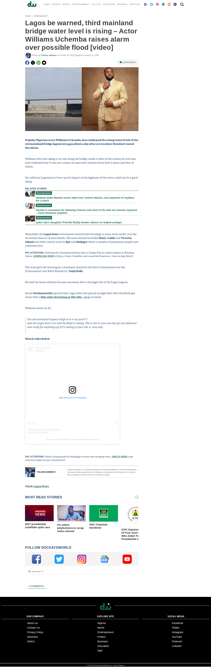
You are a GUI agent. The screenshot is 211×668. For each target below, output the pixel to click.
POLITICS (96, 4)
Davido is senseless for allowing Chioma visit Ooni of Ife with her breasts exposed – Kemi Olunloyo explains (86, 211)
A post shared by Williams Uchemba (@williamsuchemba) (73, 439)
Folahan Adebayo (49, 55)
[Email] (44, 63)
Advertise (32, 636)
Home (28, 16)
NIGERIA (56, 4)
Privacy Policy (35, 632)
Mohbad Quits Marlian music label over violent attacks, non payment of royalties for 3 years (85, 199)
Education (103, 646)
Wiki (99, 650)
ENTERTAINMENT (80, 4)
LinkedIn (177, 646)
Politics (101, 636)
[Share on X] (33, 63)
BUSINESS (122, 4)
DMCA (31, 641)
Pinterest (177, 641)
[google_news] (104, 559)
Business (102, 641)
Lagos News (41, 486)
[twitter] (59, 559)
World (100, 627)
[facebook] (36, 559)
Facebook (177, 623)
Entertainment (40, 16)
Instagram (177, 632)
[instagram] (81, 559)
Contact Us (33, 627)
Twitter (175, 627)
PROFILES (135, 4)
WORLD (66, 4)
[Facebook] (27, 63)
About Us (32, 623)
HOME (47, 4)
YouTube (177, 636)
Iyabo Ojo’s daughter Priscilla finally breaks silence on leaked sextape (79, 222)
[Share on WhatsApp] (38, 63)
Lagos (69, 143)
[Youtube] (127, 559)
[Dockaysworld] (33, 4)
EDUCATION (109, 4)
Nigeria (101, 623)
